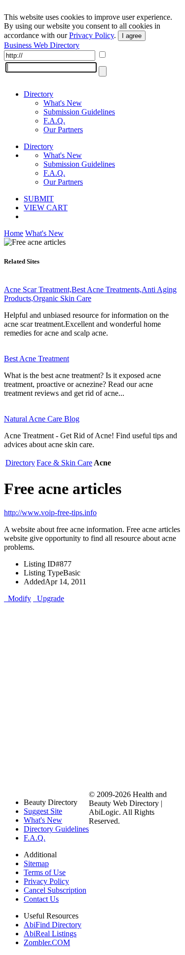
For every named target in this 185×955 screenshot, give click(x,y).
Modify (17, 598)
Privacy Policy (91, 35)
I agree (132, 35)
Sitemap (36, 863)
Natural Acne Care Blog (41, 419)
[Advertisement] (92, 695)
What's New (62, 103)
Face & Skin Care (64, 462)
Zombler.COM (47, 942)
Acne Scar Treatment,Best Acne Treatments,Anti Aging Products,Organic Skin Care (90, 294)
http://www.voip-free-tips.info (50, 512)
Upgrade (48, 598)
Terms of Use (45, 872)
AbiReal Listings (50, 933)
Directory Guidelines (56, 829)
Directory (38, 94)
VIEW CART (46, 207)
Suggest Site (43, 811)
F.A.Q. (54, 120)
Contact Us (41, 899)
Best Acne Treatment (36, 358)
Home (13, 233)
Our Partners (63, 129)
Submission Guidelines (79, 112)
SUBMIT (39, 198)
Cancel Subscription (55, 890)
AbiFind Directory (52, 924)
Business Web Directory (41, 45)
